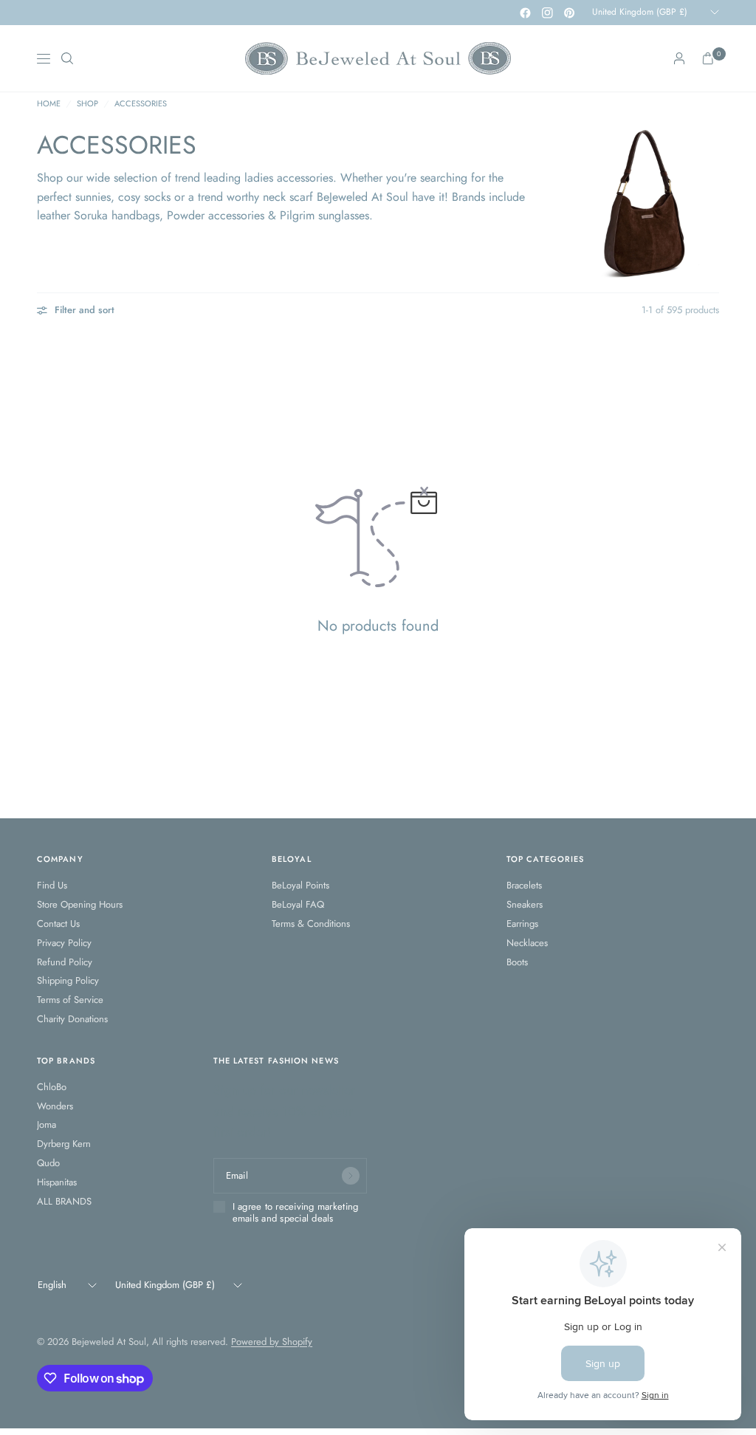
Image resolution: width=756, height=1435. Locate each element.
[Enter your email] (351, 1176)
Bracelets (524, 885)
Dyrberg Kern (64, 1144)
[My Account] (679, 58)
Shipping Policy (68, 980)
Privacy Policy (64, 943)
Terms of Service (70, 1000)
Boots (517, 962)
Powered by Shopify (271, 1342)
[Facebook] (525, 12)
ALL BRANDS (64, 1201)
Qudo (48, 1163)
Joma (46, 1124)
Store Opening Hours (80, 904)
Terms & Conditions (311, 924)
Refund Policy (64, 962)
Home (49, 104)
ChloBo (51, 1087)
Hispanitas (57, 1182)
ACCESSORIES (140, 104)
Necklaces (527, 943)
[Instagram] (547, 12)
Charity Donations (72, 1019)
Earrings (522, 924)
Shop (87, 104)
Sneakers (524, 904)
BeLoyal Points (300, 885)
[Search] (67, 58)
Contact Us (58, 924)
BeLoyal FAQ (298, 904)
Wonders (55, 1106)
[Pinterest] (569, 12)
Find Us (52, 885)
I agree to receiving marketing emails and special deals (296, 1213)
